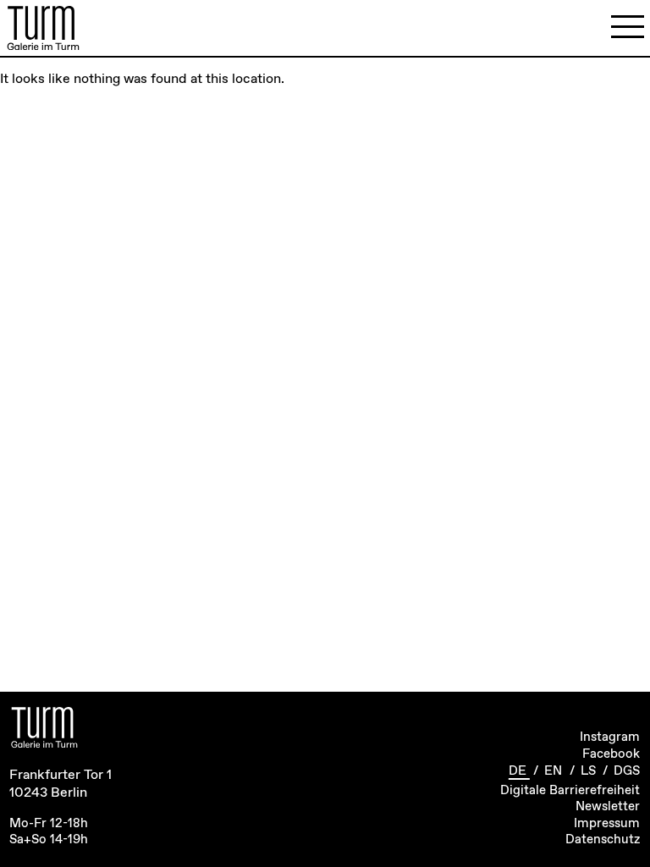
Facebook (611, 754)
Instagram (610, 737)
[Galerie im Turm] (43, 28)
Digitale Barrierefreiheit (570, 790)
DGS (627, 771)
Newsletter (608, 806)
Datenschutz (602, 839)
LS (590, 771)
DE (519, 771)
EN (554, 771)
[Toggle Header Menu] (627, 27)
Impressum (607, 823)
